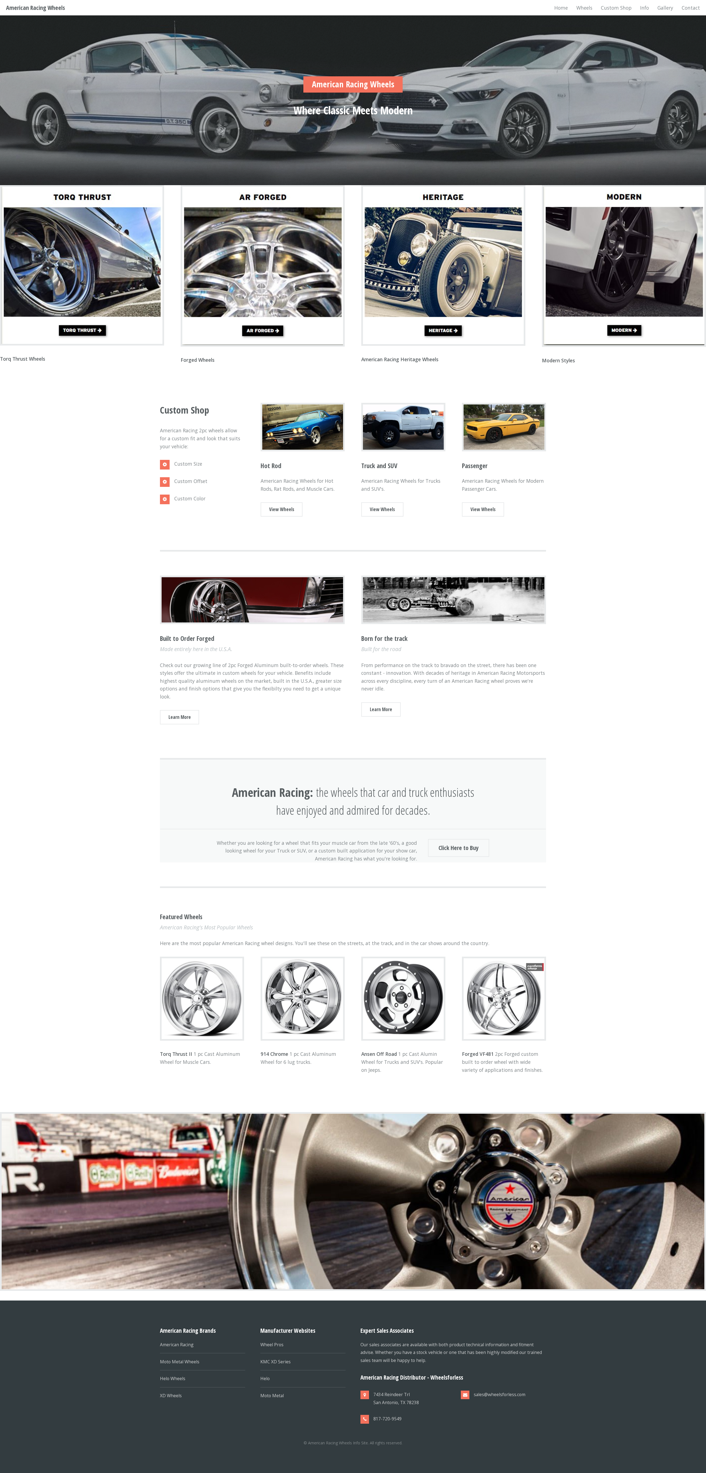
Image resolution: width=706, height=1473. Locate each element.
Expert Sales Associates (387, 1330)
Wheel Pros (272, 1345)
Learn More (180, 717)
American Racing (177, 1345)
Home (561, 7)
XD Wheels (171, 1396)
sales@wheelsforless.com (499, 1394)
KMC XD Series (275, 1362)
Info (644, 7)
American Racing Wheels (35, 8)
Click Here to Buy (458, 848)
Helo (265, 1378)
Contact (691, 7)
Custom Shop (616, 7)
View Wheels (281, 509)
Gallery (665, 7)
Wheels (584, 7)
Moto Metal (272, 1396)
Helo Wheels (172, 1378)
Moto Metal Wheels (179, 1362)
